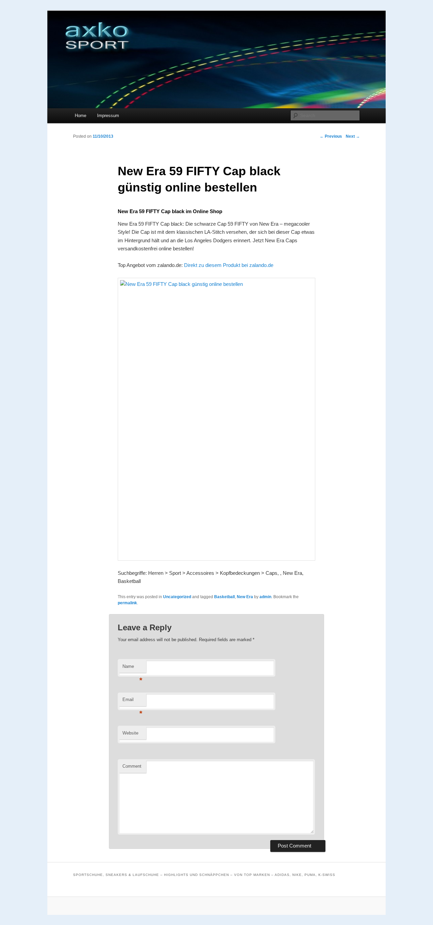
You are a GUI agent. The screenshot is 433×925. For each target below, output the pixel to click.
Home (80, 115)
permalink (127, 603)
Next (353, 136)
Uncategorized (177, 596)
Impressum (108, 115)
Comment (131, 766)
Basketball (224, 596)
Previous (331, 136)
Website (130, 733)
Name (132, 668)
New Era (245, 596)
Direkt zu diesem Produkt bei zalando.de (228, 265)
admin (265, 596)
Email (132, 701)
